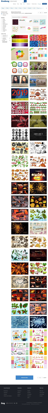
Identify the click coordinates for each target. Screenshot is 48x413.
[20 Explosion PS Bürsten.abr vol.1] (19, 268)
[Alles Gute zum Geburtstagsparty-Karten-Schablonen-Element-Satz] (19, 335)
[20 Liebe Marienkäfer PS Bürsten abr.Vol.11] (38, 268)
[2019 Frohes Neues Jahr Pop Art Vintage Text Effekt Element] (19, 94)
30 (40, 12)
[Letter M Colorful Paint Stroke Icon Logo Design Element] (29, 28)
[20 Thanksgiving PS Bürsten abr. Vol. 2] (38, 148)
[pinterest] (10, 403)
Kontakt (41, 395)
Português (29, 394)
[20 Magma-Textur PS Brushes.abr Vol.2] (19, 201)
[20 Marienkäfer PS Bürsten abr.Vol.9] (19, 161)
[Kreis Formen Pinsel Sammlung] (19, 134)
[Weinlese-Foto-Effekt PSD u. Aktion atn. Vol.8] (38, 81)
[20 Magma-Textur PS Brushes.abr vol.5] (19, 295)
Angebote (19, 390)
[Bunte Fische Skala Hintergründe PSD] (38, 41)
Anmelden (44, 3)
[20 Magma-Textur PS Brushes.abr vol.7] (38, 282)
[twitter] (9, 403)
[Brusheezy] (5, 1)
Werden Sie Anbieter (8, 395)
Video (21, 3)
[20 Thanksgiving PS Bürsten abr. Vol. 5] (38, 94)
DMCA (19, 395)
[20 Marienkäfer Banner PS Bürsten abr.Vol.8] (38, 108)
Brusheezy (6, 390)
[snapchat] (14, 403)
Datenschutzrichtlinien (35, 404)
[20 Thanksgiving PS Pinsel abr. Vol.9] (19, 282)
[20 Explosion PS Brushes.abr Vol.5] (38, 188)
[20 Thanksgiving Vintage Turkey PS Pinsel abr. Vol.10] (19, 242)
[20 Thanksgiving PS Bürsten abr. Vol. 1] (19, 148)
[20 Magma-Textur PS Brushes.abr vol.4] (38, 309)
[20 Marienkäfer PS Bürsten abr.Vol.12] (19, 255)
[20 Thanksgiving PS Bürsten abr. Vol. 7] (19, 175)
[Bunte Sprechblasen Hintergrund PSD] (19, 54)
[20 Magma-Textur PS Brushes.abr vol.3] (19, 215)
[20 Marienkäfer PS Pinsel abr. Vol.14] (19, 309)
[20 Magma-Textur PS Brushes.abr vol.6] (38, 295)
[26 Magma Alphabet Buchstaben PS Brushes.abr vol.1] (38, 255)
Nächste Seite (24, 377)
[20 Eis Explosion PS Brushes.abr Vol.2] (38, 322)
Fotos (18, 3)
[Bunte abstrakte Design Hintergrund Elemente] (38, 54)
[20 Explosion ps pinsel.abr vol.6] (38, 201)
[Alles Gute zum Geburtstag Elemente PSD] (38, 335)
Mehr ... (28, 397)
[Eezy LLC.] (3, 403)
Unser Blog (42, 394)
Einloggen (39, 3)
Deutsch (29, 395)
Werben (19, 392)
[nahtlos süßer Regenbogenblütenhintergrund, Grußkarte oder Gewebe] (15, 29)
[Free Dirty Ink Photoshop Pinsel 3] (38, 134)
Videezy (5, 394)
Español (28, 392)
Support (19, 394)
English (28, 390)
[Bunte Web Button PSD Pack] (19, 67)
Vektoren (14, 3)
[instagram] (12, 403)
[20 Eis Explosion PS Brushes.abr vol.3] (19, 322)
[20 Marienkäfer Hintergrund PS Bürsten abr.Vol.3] (19, 108)
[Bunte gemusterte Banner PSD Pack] (19, 41)
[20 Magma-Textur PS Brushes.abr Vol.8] (19, 188)
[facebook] (7, 403)
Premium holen (34, 3)
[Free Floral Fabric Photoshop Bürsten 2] (38, 121)
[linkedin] (16, 403)
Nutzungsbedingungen (26, 404)
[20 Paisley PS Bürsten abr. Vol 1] (38, 228)
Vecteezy (5, 392)
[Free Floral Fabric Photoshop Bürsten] (19, 121)
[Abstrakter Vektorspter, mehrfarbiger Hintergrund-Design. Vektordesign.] (36, 21)
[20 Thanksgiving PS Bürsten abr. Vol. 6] (38, 161)
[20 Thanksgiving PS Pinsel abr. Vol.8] (38, 242)
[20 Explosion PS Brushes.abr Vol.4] (19, 228)
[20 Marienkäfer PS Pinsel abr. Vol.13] (38, 215)
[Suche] (25, 1)
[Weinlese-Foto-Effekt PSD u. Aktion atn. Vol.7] (19, 81)
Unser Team (42, 392)
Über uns (41, 390)
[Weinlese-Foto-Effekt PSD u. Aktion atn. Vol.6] (38, 67)
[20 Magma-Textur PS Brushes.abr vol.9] (38, 175)
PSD (24, 3)
